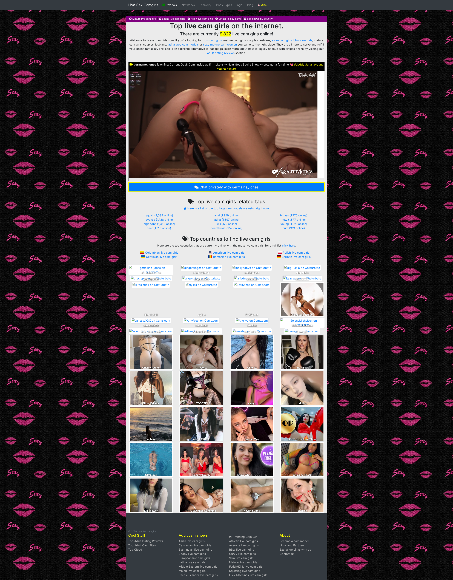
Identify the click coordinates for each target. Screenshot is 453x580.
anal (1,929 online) (226, 215)
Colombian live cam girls (161, 252)
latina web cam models (183, 44)
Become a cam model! (294, 541)
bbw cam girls (212, 40)
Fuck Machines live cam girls (248, 575)
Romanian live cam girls (229, 257)
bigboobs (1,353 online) (159, 224)
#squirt (231, 68)
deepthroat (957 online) (226, 228)
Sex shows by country (259, 18)
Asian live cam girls (201, 18)
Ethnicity (205, 5)
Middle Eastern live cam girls (198, 566)
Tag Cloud (135, 549)
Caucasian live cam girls (195, 545)
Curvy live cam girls (242, 554)
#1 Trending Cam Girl (243, 537)
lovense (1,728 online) (159, 219)
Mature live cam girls (144, 18)
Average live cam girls (244, 545)
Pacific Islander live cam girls (198, 575)
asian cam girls (282, 40)
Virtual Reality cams (229, 18)
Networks (188, 5)
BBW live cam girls (241, 549)
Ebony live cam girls (192, 554)
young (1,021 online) (293, 224)
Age (239, 5)
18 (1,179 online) (226, 224)
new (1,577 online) (294, 219)
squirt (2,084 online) (159, 215)
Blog (250, 5)
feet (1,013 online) (159, 228)
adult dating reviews (220, 53)
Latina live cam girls (173, 18)
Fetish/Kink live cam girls (245, 566)
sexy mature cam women (220, 44)
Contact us (287, 554)
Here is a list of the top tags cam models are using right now (228, 208)
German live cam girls (296, 257)
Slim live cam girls (241, 558)
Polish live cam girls (296, 252)
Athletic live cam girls (243, 541)
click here (288, 245)
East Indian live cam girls (195, 549)
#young (318, 64)
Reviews (171, 5)
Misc (263, 5)
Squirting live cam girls (244, 571)
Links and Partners (292, 545)
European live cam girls (194, 558)
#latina (221, 68)
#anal (308, 64)
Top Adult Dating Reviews (145, 541)
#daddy (299, 64)
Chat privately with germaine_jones (229, 187)
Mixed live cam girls (192, 571)
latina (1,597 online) (227, 219)
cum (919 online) (294, 228)
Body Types (224, 5)
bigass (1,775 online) (293, 215)
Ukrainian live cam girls (161, 257)
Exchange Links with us (295, 549)
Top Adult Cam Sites (142, 545)
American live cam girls (228, 252)
